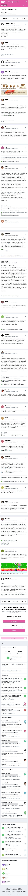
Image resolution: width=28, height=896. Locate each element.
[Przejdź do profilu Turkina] (3, 855)
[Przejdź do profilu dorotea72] (2, 519)
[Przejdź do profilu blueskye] (25, 710)
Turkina (5, 704)
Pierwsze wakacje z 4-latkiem (8, 703)
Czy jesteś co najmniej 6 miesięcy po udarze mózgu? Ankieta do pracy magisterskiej (13, 843)
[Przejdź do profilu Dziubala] (25, 760)
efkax (6, 126)
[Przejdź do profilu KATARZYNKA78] (2, 551)
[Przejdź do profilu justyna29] (2, 352)
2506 (15, 761)
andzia (5, 733)
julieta (6, 417)
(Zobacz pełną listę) (6, 666)
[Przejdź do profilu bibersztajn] (25, 731)
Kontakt (20, 889)
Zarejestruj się (14, 621)
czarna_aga (6, 753)
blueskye (6, 710)
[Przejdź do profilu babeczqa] (2, 234)
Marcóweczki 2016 (5, 740)
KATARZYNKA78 (9, 550)
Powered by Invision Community (14, 894)
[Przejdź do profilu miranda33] (2, 457)
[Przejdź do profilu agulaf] (2, 43)
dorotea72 (7, 518)
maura (5, 12)
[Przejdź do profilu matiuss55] (25, 812)
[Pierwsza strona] (2, 19)
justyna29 (7, 352)
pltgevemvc (7, 872)
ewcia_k (7, 501)
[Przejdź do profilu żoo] (3, 869)
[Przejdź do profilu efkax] (2, 127)
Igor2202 (12, 658)
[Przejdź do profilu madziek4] (2, 72)
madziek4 (7, 71)
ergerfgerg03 (8, 881)
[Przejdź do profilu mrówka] (2, 487)
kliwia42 (7, 390)
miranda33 (7, 456)
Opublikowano (12, 25)
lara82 (6, 315)
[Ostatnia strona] (26, 19)
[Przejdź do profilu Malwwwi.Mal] (25, 741)
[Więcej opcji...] (25, 24)
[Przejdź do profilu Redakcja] (3, 878)
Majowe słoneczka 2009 (6, 749)
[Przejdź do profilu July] (2, 147)
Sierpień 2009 (4, 759)
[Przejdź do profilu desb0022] (3, 865)
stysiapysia (8, 405)
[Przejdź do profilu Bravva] (25, 703)
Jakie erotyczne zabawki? (7, 709)
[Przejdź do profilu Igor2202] (8, 658)
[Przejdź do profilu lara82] (2, 316)
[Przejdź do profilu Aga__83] (2, 221)
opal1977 (7, 334)
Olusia (5, 743)
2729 (15, 751)
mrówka (7, 486)
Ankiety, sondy (19, 690)
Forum (16, 2)
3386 (15, 722)
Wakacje (18, 704)
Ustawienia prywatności (11, 889)
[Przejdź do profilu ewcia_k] (2, 502)
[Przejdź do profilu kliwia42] (2, 390)
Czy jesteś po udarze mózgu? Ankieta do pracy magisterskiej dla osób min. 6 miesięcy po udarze (14, 829)
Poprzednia (6, 18)
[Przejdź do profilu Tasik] (2, 167)
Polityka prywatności (16, 888)
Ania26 (6, 261)
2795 (15, 741)
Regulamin (8, 888)
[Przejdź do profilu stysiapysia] (2, 406)
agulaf (6, 42)
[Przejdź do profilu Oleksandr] (25, 721)
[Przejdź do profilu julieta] (2, 418)
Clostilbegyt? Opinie (5, 811)
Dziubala (6, 724)
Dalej (23, 18)
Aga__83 (7, 220)
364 (15, 813)
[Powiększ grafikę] (6, 115)
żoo (6, 868)
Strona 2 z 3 (15, 18)
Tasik (6, 166)
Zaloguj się (14, 630)
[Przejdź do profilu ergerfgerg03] (3, 882)
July (6, 147)
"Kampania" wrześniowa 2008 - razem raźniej (11, 730)
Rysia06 (5, 815)
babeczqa (7, 233)
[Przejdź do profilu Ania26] (2, 262)
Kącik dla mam (13, 13)
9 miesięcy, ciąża (19, 815)
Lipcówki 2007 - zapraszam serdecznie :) (10, 720)
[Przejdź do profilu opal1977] (2, 335)
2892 (15, 732)
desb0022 (7, 864)
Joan (5, 762)
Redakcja (7, 877)
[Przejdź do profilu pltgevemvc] (3, 873)
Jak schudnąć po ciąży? (10, 848)
